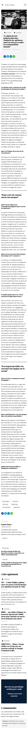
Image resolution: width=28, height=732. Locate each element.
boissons (15, 501)
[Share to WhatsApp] (14, 56)
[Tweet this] (8, 56)
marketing (14, 504)
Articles (4, 538)
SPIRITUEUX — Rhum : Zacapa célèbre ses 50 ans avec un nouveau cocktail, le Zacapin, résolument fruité (12, 647)
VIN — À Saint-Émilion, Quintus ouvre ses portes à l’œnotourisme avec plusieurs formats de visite (13, 584)
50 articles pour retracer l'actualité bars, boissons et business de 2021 (13, 723)
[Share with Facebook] (5, 56)
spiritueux (17, 507)
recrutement (6, 507)
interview (5, 504)
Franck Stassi (6, 524)
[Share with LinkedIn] (11, 56)
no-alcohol (6, 472)
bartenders (5, 501)
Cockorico (14, 489)
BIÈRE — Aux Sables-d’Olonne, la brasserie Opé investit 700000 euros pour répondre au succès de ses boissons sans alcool (13, 615)
